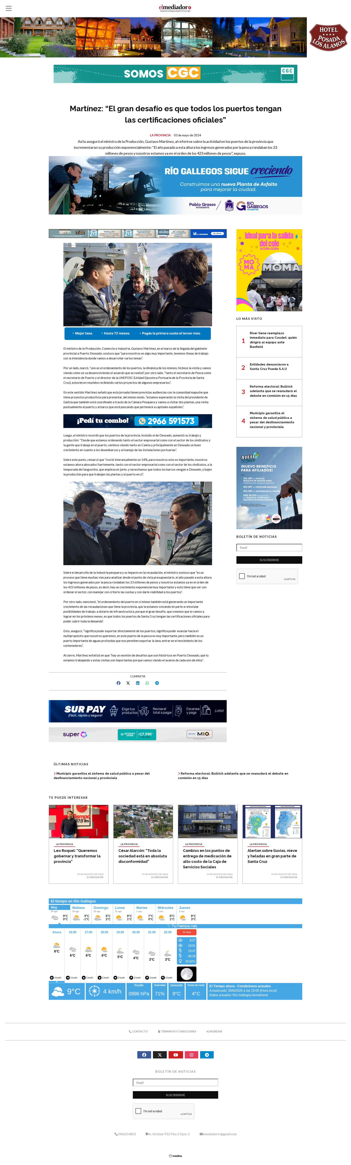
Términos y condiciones (178, 1031)
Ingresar (215, 1031)
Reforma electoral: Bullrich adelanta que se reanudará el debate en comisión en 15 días (273, 391)
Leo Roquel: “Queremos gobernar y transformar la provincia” (77, 856)
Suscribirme (269, 560)
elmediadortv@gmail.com (220, 1134)
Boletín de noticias (256, 536)
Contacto (140, 1031)
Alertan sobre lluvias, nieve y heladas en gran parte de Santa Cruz (272, 856)
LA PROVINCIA (160, 135)
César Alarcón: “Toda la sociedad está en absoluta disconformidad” (142, 856)
